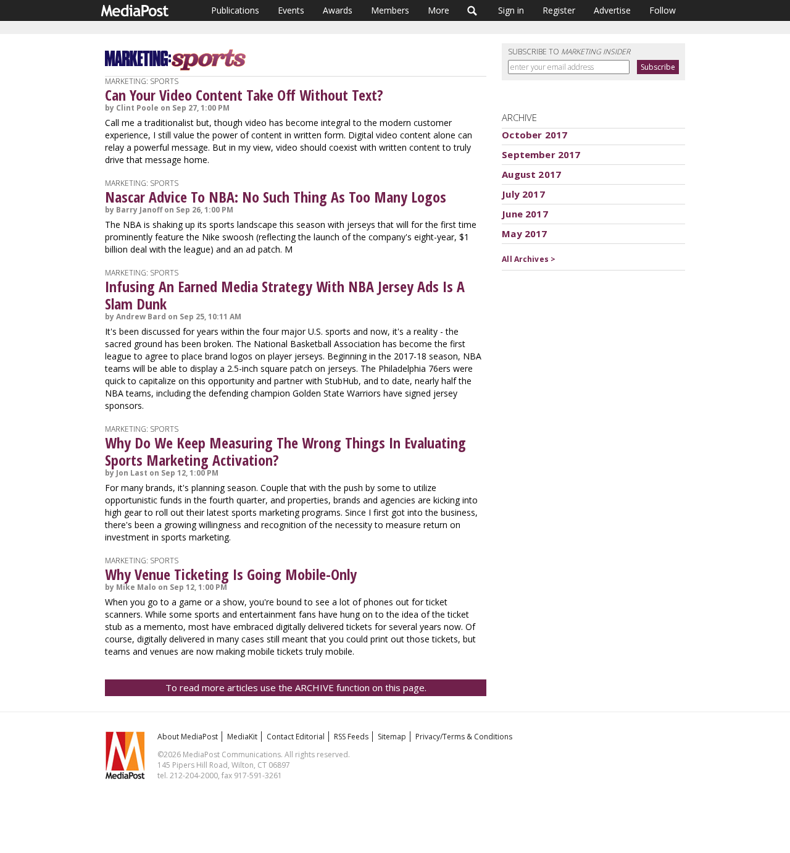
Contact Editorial (296, 736)
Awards (337, 10)
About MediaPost (187, 736)
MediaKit (242, 736)
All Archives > (528, 259)
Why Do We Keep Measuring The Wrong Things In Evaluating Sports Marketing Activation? (285, 451)
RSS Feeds (351, 736)
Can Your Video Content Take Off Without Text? (244, 95)
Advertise (612, 10)
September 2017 (541, 154)
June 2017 (524, 214)
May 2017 (524, 233)
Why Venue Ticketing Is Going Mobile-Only (231, 574)
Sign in (511, 10)
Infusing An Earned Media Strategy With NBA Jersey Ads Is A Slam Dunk (285, 295)
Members (390, 10)
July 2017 (523, 194)
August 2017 (531, 174)
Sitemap (392, 736)
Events (291, 10)
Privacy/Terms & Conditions (463, 736)
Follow (662, 10)
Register (559, 10)
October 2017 (534, 134)
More (438, 10)
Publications (235, 10)
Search (472, 10)
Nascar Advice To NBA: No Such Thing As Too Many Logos (275, 197)
